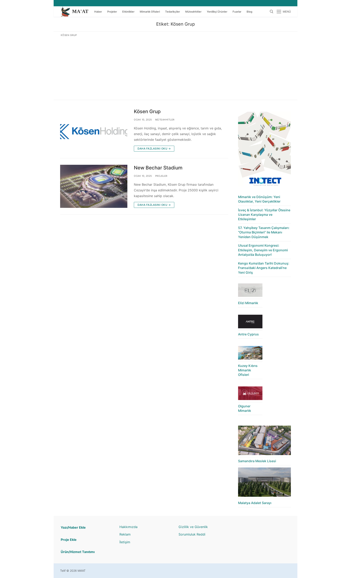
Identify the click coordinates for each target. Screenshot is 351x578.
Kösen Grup (147, 111)
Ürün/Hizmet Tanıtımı (78, 552)
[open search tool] (271, 11)
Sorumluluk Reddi (192, 534)
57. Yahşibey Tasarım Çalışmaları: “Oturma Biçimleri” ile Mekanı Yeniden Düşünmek (263, 232)
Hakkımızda (128, 527)
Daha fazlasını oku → (154, 148)
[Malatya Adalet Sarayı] (264, 483)
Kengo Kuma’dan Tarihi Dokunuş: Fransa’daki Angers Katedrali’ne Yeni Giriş (263, 267)
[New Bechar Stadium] (93, 186)
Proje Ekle (69, 540)
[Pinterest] (247, 527)
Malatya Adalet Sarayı (254, 503)
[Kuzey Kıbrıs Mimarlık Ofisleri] (250, 354)
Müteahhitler (164, 119)
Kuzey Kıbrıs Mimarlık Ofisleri (248, 370)
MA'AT (80, 11)
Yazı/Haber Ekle (73, 527)
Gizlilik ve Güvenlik (193, 527)
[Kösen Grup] (93, 130)
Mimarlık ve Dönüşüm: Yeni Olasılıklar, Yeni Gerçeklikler (259, 199)
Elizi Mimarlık (248, 303)
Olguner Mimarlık (244, 408)
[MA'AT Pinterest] (286, 3)
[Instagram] (279, 3)
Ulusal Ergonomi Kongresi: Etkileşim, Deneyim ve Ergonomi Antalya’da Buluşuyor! (263, 250)
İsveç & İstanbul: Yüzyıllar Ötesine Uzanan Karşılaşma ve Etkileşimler (264, 214)
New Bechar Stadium (158, 168)
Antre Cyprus (248, 334)
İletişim (124, 542)
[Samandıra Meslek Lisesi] (264, 441)
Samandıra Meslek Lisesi (257, 461)
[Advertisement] (175, 67)
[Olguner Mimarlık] (250, 394)
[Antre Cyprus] (250, 322)
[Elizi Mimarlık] (250, 291)
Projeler (161, 176)
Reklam (125, 534)
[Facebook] (272, 3)
